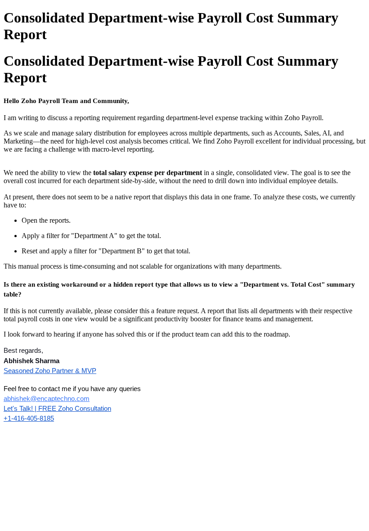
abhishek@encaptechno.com (47, 398)
